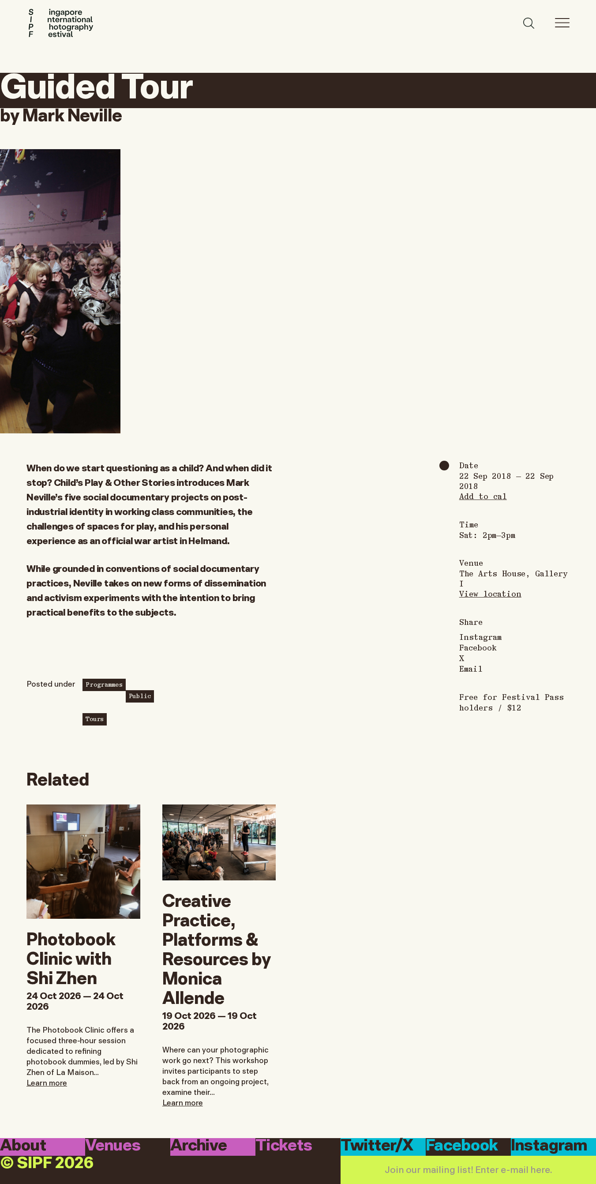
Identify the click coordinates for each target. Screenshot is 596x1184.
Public (140, 695)
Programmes (104, 684)
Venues (113, 1146)
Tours (95, 718)
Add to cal (483, 495)
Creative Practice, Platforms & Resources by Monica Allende (216, 947)
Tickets (283, 1146)
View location (490, 593)
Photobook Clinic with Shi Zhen (71, 956)
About (23, 1146)
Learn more (46, 1082)
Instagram (480, 636)
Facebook (478, 647)
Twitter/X (377, 1146)
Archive (198, 1146)
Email (471, 668)
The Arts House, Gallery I (513, 578)
